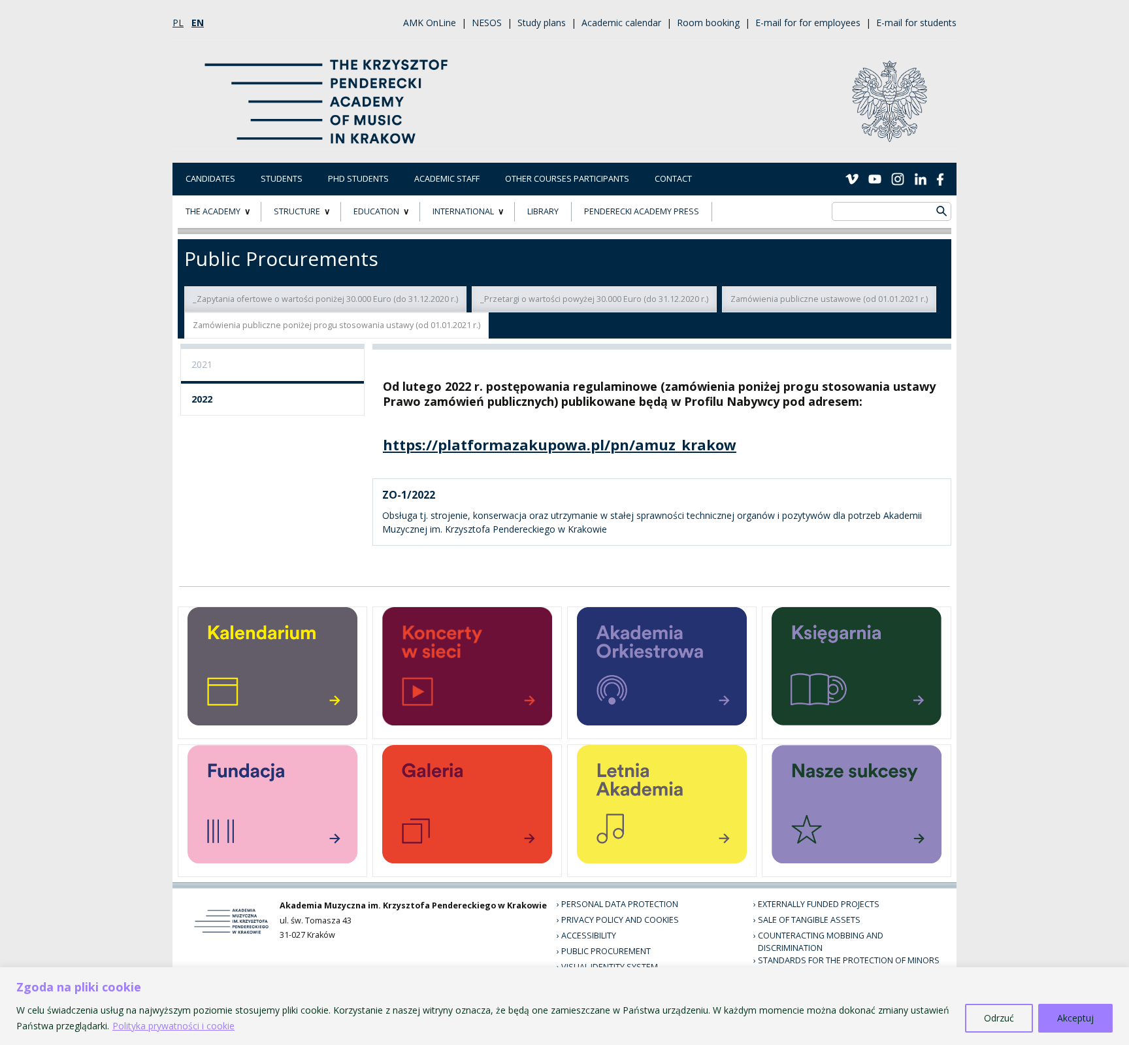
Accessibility (588, 935)
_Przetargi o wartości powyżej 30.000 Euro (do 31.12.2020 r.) (594, 299)
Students (282, 178)
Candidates (210, 178)
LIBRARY (543, 211)
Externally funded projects (818, 904)
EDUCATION (376, 211)
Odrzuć (999, 1018)
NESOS (487, 22)
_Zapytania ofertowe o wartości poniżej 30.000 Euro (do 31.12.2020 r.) (325, 299)
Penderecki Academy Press (641, 211)
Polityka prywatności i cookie (173, 1026)
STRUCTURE (297, 211)
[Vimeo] (852, 178)
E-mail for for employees (807, 22)
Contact (673, 178)
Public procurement (606, 951)
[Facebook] (940, 178)
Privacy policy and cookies (620, 919)
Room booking (708, 22)
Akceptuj (1075, 1018)
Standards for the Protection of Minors (849, 960)
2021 (201, 364)
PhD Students (358, 178)
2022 (201, 399)
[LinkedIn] (920, 178)
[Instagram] (897, 178)
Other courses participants (567, 178)
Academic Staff (447, 178)
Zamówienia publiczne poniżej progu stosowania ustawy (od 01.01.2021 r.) (336, 325)
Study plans (541, 22)
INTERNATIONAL (463, 211)
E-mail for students (916, 22)
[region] (564, 1006)
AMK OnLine (429, 22)
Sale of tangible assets (809, 919)
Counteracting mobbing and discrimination (820, 942)
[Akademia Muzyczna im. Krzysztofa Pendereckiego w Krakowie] (327, 94)
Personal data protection (619, 904)
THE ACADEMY (213, 211)
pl (178, 22)
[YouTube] (874, 178)
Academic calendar (621, 22)
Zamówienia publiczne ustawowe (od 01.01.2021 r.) (829, 299)
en (197, 22)
